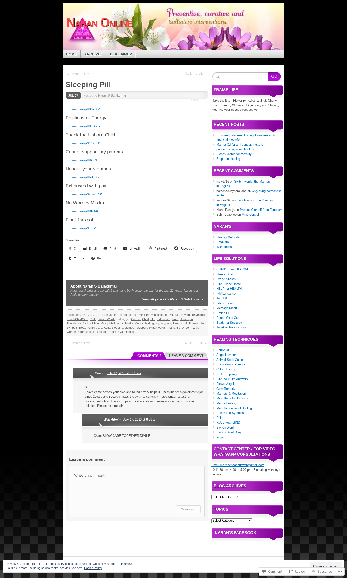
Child (145, 319)
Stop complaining (228, 159)
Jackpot (88, 323)
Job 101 (221, 298)
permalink (109, 332)
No (162, 323)
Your (81, 332)
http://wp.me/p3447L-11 (83, 143)
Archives (93, 54)
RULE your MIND (228, 422)
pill (186, 323)
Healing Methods (227, 237)
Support (142, 327)
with (195, 327)
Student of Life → (196, 73)
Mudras (174, 315)
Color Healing (225, 369)
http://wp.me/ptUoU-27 (82, 177)
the (178, 327)
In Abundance (128, 315)
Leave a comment (186, 356)
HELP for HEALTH (229, 288)
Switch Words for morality (234, 154)
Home (71, 54)
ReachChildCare (77, 319)
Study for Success (229, 322)
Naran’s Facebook (235, 533)
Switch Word (225, 427)
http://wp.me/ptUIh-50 (82, 211)
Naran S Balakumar (112, 95)
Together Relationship (231, 327)
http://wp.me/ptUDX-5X (83, 109)
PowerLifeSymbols (193, 315)
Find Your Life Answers (232, 379)
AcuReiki (222, 350)
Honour (184, 319)
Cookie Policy (93, 568)
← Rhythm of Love (78, 74)
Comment (188, 509)
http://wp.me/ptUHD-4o (83, 126)
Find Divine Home (228, 284)
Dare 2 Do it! (225, 274)
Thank (171, 327)
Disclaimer (121, 54)
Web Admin (112, 419)
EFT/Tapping (110, 315)
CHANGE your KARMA (232, 269)
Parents (177, 323)
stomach (130, 327)
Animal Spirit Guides (230, 359)
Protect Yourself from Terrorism (261, 210)
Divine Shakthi (226, 279)
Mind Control (250, 214)
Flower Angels (226, 384)
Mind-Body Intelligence (153, 315)
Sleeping (117, 327)
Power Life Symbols (230, 413)
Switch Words (106, 319)
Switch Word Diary (229, 432)
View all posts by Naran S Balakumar (172, 299)
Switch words (156, 327)
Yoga (219, 437)
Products (222, 242)
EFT (152, 319)
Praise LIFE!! (225, 313)
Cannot (136, 319)
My (157, 323)
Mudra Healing (144, 323)
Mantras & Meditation (231, 393)
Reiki (93, 319)
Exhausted (163, 319)
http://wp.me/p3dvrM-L (82, 228)
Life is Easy (224, 303)
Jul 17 (73, 95)
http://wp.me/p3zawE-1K (84, 194)
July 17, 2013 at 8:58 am (140, 419)
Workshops (224, 247)
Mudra (129, 323)
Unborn (186, 327)
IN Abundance (226, 293)
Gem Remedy (225, 389)
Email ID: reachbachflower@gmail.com (237, 465)
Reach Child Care (90, 327)
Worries (71, 332)
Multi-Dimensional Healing (234, 408)
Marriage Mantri (227, 308)
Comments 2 (149, 356)
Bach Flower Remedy (231, 364)
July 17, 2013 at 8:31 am (124, 373)
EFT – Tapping (226, 374)
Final (175, 319)
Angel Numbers (226, 355)
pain (168, 323)
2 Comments (126, 332)
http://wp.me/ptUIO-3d (82, 160)
